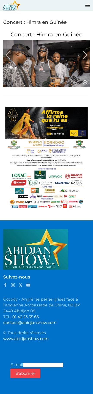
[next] (82, 55)
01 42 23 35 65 (25, 316)
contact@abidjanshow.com (29, 322)
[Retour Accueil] (12, 5)
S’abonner (25, 373)
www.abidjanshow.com (26, 338)
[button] (87, 5)
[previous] (10, 55)
